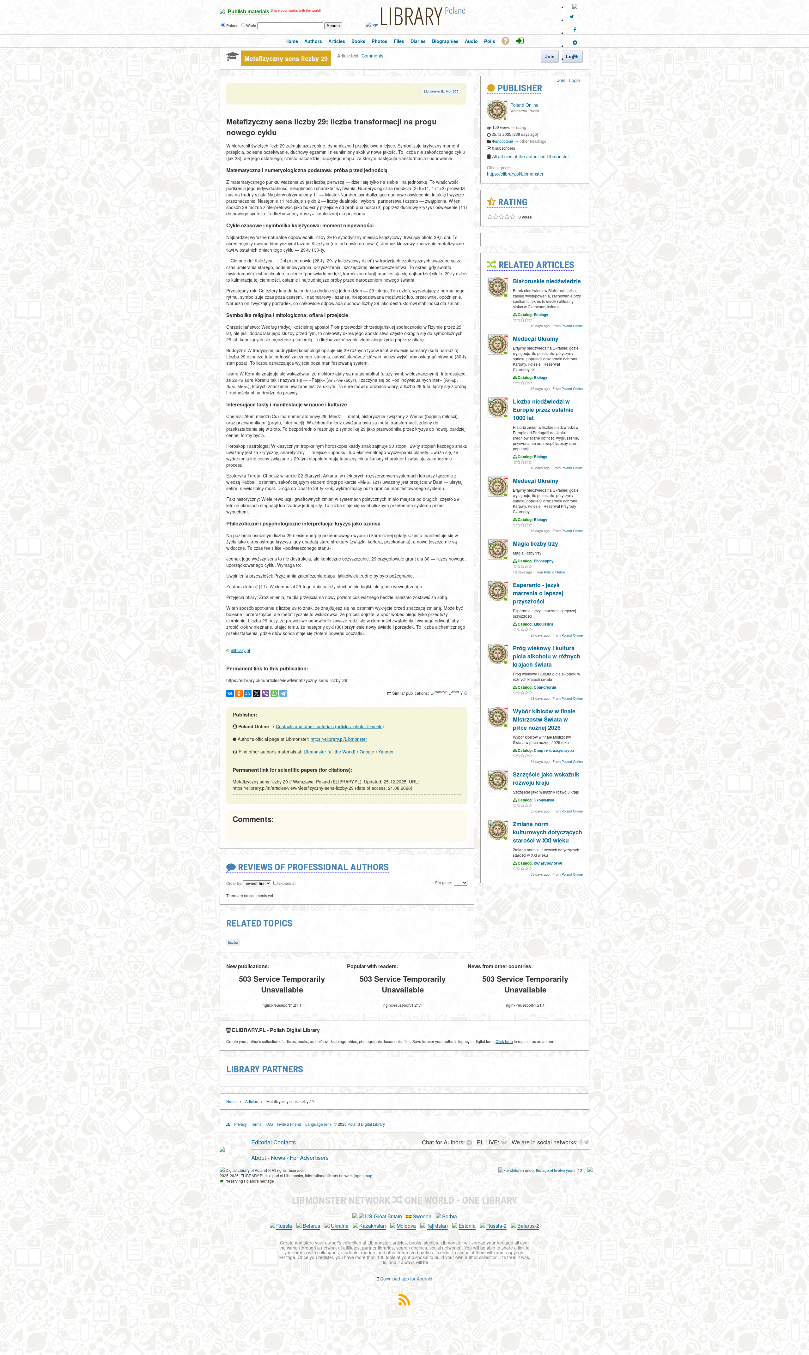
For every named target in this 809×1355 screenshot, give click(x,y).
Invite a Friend (289, 1124)
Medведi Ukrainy (535, 338)
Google (367, 751)
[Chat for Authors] (575, 43)
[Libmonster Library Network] (590, 1170)
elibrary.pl (240, 650)
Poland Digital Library (366, 1124)
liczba (233, 942)
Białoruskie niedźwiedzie (547, 281)
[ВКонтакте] (230, 693)
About (258, 1157)
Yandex (385, 751)
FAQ (269, 1124)
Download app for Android (406, 1278)
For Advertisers (309, 1157)
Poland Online (524, 105)
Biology (540, 377)
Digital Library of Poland (246, 1170)
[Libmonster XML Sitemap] (404, 1303)
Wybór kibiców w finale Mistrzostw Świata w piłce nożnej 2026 (544, 719)
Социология (545, 687)
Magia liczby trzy (535, 543)
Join (561, 80)
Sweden (422, 1216)
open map (363, 1175)
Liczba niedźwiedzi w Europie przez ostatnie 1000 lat (543, 409)
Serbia (449, 1216)
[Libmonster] (222, 1149)
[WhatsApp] (274, 693)
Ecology (541, 314)
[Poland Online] (497, 118)
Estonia (467, 1225)
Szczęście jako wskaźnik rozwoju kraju (546, 778)
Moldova (406, 1225)
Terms (256, 1124)
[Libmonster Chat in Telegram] (470, 1142)
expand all (287, 883)
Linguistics (543, 624)
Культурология (548, 863)
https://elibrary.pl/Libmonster (339, 739)
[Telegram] (283, 693)
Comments (372, 55)
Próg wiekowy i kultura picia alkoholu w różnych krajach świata (546, 656)
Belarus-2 (528, 1225)
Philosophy (544, 561)
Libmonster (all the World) (330, 751)
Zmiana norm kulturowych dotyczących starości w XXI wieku (547, 832)
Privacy (240, 1124)
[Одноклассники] (239, 693)
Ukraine (340, 1225)
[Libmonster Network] (542, 1170)
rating (521, 127)
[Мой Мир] (248, 693)
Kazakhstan (372, 1225)
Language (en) (318, 1124)
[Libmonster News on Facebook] (575, 30)
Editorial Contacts (273, 1142)
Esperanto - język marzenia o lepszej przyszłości (538, 593)
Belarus (311, 1225)
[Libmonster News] (572, 17)
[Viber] (265, 693)
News (278, 1157)
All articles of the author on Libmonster (530, 156)
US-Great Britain (383, 1216)
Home (231, 1101)
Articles (251, 1101)
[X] (256, 693)
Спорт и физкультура (554, 750)
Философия (502, 141)
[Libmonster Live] (575, 56)
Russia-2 (496, 1225)
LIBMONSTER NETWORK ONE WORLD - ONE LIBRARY (404, 1200)
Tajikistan (437, 1225)
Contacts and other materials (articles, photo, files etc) (330, 726)
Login (574, 80)
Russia (284, 1225)
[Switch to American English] (574, 7)
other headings (533, 141)
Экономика (544, 800)
